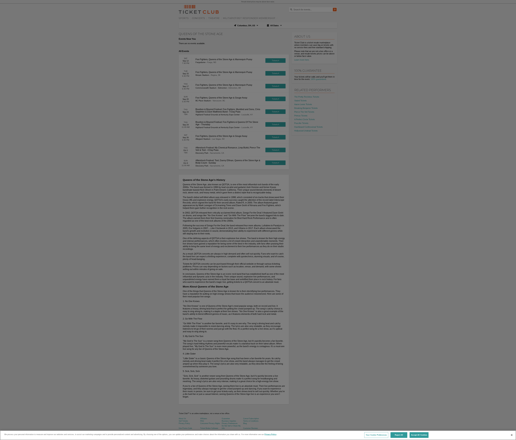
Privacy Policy (270, 434)
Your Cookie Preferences (376, 435)
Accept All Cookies (419, 435)
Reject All (399, 435)
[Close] (512, 435)
